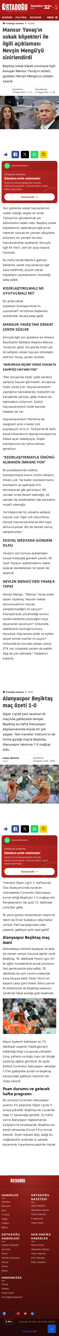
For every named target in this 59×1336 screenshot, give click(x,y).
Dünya (5, 1262)
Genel (5, 1266)
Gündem (6, 1202)
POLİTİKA (21, 17)
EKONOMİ (35, 17)
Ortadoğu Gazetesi (14, 23)
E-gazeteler (37, 1218)
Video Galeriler (38, 1214)
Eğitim (5, 1227)
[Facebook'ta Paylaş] (15, 154)
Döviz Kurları (37, 1245)
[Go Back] (52, 1329)
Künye (5, 1284)
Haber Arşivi (37, 1223)
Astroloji (6, 1249)
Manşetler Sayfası (40, 1210)
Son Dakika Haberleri (12, 1297)
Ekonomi (6, 1206)
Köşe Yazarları (38, 1206)
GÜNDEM (7, 17)
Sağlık (5, 1219)
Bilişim (5, 1270)
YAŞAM (31, 23)
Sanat (4, 1253)
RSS (10, 1321)
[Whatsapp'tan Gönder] (34, 154)
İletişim (5, 1288)
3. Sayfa (6, 1214)
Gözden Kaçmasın (11, 1258)
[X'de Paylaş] (25, 154)
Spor (4, 1210)
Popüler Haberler (10, 1245)
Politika (5, 1223)
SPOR (30, 692)
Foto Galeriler (38, 1258)
